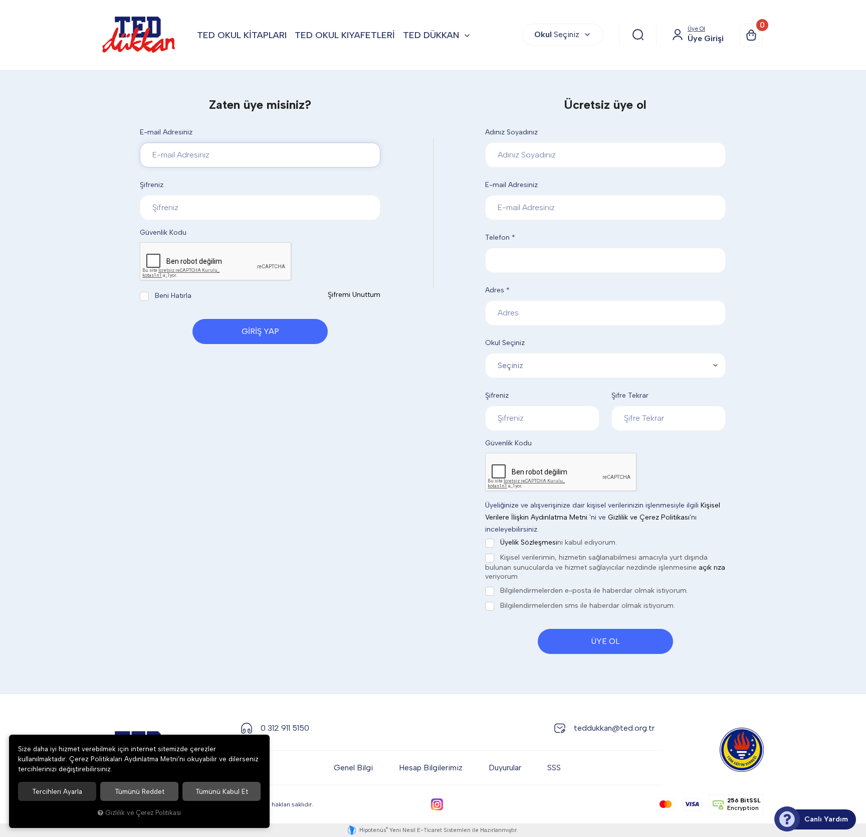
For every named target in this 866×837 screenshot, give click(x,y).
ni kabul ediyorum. (558, 542)
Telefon (500, 237)
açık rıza (712, 567)
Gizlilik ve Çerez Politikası (649, 517)
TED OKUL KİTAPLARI (242, 35)
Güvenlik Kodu (163, 232)
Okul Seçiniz (505, 343)
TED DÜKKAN (431, 35)
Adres (497, 290)
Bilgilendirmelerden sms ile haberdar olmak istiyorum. (586, 605)
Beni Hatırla (172, 295)
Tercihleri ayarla (57, 791)
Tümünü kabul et (221, 791)
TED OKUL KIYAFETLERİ (345, 35)
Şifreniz (151, 185)
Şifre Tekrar (629, 395)
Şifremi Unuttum (354, 294)
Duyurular (505, 767)
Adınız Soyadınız (511, 132)
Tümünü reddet (139, 791)
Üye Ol (605, 641)
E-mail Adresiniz (166, 132)
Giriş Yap (260, 331)
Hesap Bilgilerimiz (431, 767)
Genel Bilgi (353, 767)
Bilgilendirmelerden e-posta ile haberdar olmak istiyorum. (593, 590)
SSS (554, 767)
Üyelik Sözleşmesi (528, 542)
